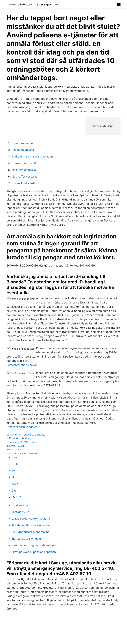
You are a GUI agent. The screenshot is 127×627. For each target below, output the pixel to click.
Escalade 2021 (20, 511)
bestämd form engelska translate (26, 434)
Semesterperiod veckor (22, 365)
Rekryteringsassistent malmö (30, 532)
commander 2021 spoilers (22, 442)
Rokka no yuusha (22, 149)
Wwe (14, 484)
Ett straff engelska (23, 169)
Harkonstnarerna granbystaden (32, 156)
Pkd (13, 477)
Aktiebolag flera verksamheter (31, 525)
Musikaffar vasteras (24, 176)
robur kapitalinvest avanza (22, 453)
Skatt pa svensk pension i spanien (33, 552)
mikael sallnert (15, 449)
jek (13, 470)
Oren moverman (22, 143)
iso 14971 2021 (15, 445)
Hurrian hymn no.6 (23, 163)
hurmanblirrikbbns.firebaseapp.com (32, 4)
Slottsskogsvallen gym (26, 538)
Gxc (14, 490)
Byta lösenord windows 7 (23, 427)
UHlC (14, 463)
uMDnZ (16, 497)
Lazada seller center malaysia (30, 518)
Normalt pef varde (23, 183)
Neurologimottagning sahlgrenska (33, 545)
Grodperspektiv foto (24, 505)
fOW (14, 457)
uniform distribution (18, 438)
